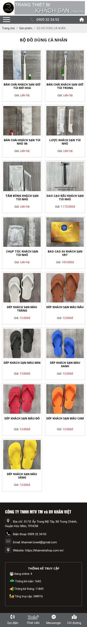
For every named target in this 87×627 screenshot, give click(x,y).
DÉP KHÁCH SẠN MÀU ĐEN (22, 363)
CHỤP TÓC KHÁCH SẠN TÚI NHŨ (22, 253)
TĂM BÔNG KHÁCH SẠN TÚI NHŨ (21, 197)
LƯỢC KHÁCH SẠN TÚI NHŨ (65, 142)
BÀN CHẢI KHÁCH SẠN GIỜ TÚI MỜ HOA (22, 86)
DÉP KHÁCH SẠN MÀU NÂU (65, 307)
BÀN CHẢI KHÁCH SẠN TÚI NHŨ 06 (22, 142)
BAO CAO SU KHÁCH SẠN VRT (65, 253)
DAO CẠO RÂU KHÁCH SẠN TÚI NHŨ (65, 197)
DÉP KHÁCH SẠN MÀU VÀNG (22, 475)
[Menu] (6, 19)
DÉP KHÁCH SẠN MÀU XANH (65, 364)
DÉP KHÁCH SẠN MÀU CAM (65, 418)
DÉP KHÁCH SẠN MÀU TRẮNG (22, 308)
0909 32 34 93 (47, 19)
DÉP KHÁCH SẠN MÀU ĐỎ (22, 418)
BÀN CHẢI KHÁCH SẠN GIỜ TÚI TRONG (65, 86)
